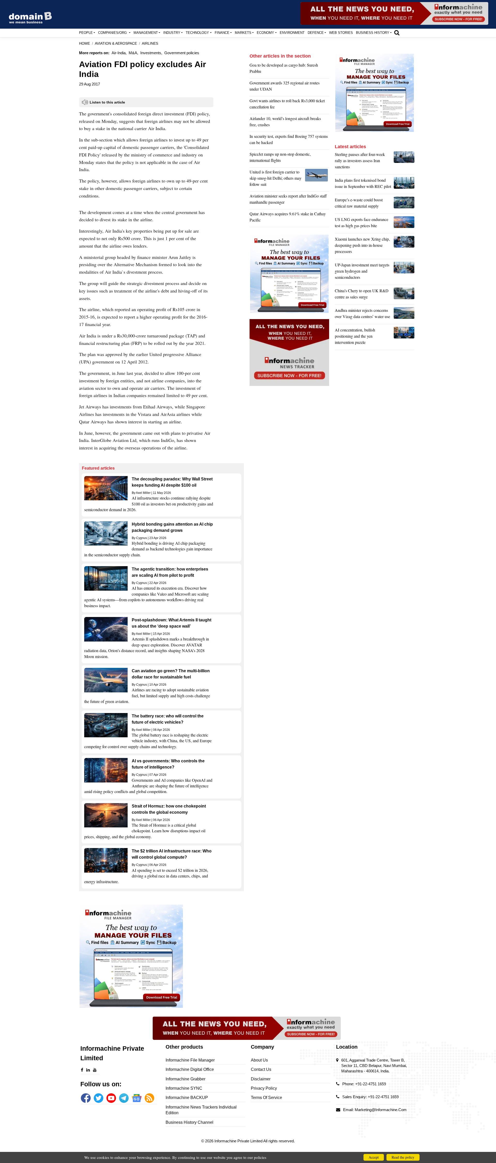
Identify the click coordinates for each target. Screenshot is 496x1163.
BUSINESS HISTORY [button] (372, 33)
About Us (259, 1060)
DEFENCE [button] (316, 33)
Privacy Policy (264, 1088)
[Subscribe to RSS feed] (149, 1098)
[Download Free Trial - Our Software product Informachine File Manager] (161, 956)
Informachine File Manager (190, 1060)
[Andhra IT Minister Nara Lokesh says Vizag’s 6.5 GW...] (404, 314)
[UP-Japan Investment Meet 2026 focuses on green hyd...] (404, 272)
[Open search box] (396, 32)
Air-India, (119, 53)
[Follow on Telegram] (124, 1098)
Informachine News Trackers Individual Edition (201, 1110)
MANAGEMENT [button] (146, 33)
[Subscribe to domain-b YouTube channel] (111, 1098)
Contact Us (261, 1069)
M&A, (133, 53)
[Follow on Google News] (136, 1098)
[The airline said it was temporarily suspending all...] (317, 179)
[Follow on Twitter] (98, 1098)
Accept (374, 1157)
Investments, (151, 53)
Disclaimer (260, 1079)
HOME (84, 43)
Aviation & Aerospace (116, 43)
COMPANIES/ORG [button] (113, 33)
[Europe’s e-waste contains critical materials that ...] (404, 204)
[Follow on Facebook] (85, 1098)
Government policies (181, 53)
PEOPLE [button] (86, 33)
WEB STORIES (341, 33)
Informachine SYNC (184, 1088)
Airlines (150, 43)
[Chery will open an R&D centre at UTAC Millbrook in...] (404, 295)
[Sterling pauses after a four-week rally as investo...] (404, 161)
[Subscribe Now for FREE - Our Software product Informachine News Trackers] (394, 13)
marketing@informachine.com (381, 1109)
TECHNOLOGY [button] (197, 33)
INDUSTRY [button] (171, 33)
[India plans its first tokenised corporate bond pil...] (404, 184)
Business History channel (189, 1122)
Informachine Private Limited (238, 1141)
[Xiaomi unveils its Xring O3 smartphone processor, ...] (404, 246)
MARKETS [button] (243, 33)
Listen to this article (107, 102)
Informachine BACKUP (187, 1097)
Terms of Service (266, 1097)
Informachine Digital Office (190, 1069)
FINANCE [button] (222, 33)
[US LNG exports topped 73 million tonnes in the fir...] (404, 223)
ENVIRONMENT (292, 33)
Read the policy (403, 1157)
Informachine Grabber (185, 1079)
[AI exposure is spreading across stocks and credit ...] (404, 337)
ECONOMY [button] (265, 33)
